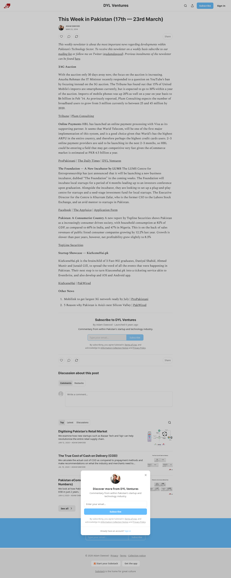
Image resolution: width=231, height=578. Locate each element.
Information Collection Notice (114, 522)
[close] (145, 475)
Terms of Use (131, 518)
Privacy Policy (139, 522)
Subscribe (115, 511)
